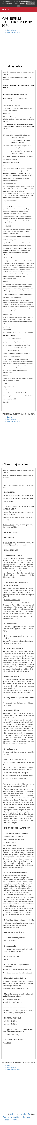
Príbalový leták (10, 30)
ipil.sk (12, 1114)
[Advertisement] (18, 47)
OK (18, 6)
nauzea (28, 272)
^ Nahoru (8, 417)
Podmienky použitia (10, 1117)
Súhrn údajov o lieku (12, 32)
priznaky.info (24, 1114)
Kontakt (16, 1119)
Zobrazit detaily (30, 3)
